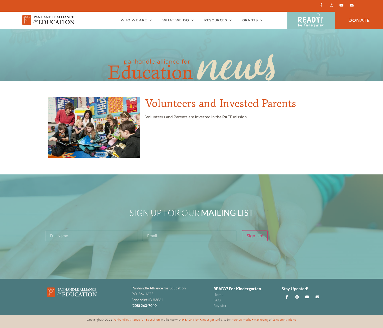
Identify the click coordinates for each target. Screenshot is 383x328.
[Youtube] (342, 5)
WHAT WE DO (175, 20)
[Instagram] (331, 5)
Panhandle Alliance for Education (136, 319)
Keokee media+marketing (250, 319)
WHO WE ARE (134, 20)
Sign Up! (254, 235)
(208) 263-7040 (144, 305)
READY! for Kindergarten (200, 319)
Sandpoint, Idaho (284, 319)
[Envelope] (352, 5)
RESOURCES (215, 20)
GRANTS (250, 20)
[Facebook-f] (321, 5)
